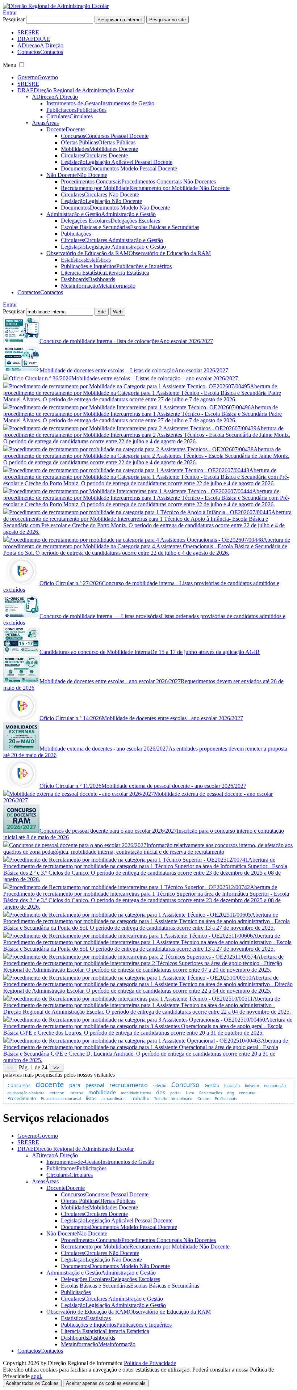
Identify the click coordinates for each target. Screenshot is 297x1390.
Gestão (212, 1085)
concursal (247, 1092)
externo (57, 1092)
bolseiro (252, 1085)
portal (175, 1092)
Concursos (19, 1085)
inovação (232, 1085)
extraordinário (113, 1099)
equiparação (275, 1085)
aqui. (36, 1376)
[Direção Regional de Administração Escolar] (56, 6)
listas (91, 1098)
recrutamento (128, 1085)
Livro (190, 1092)
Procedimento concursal (61, 1099)
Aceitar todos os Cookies (32, 1383)
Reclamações (210, 1092)
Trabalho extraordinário (173, 1099)
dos (160, 1092)
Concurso (185, 1084)
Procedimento (22, 1098)
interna (76, 1092)
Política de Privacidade (150, 1363)
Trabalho (140, 1098)
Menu (9, 65)
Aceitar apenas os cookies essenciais (106, 1383)
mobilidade (102, 1092)
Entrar (10, 12)
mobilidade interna (136, 1093)
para (74, 1085)
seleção (159, 1085)
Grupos (203, 1099)
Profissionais (226, 1098)
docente (49, 1084)
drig (230, 1092)
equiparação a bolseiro (26, 1093)
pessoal (94, 1085)
